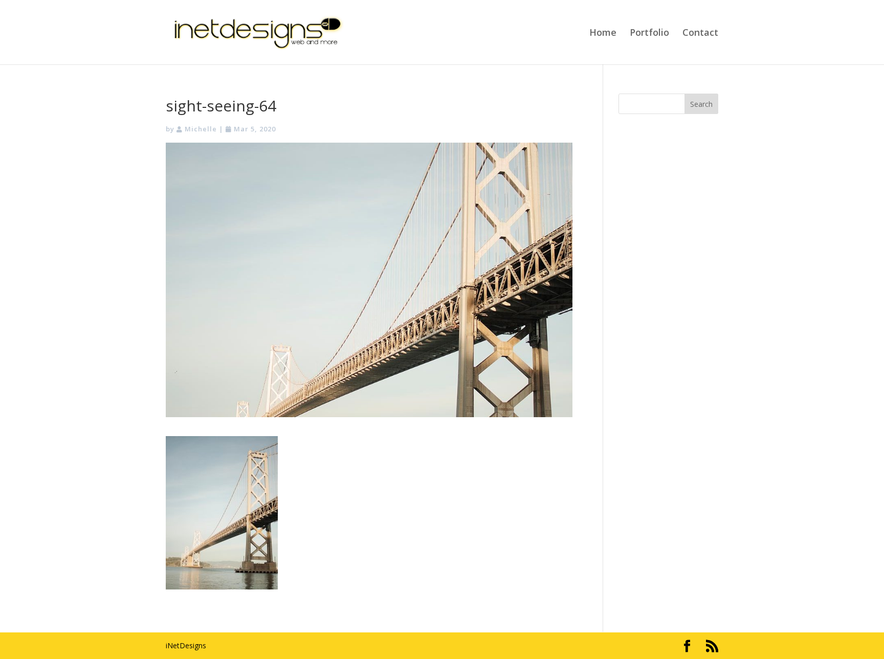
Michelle (201, 128)
